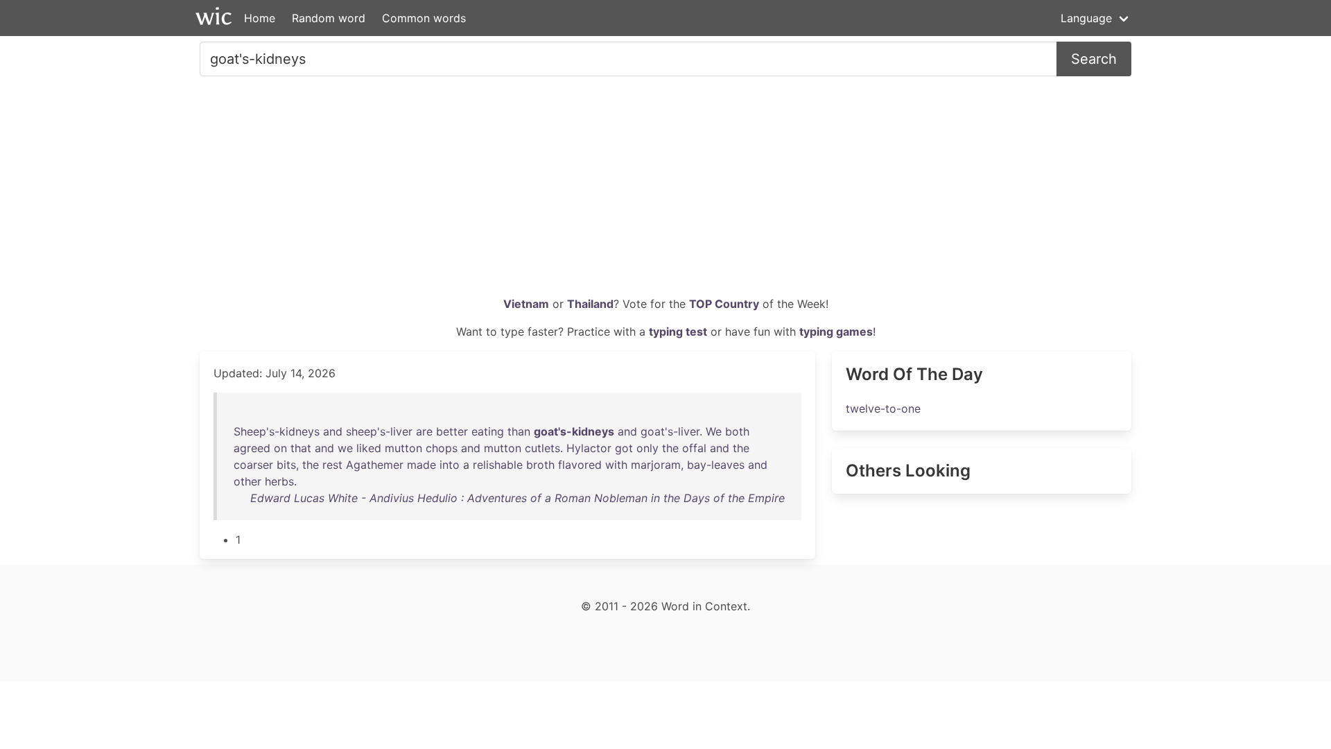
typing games (836, 331)
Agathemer (374, 465)
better (452, 431)
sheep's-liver (379, 431)
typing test (678, 331)
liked (368, 448)
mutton (403, 448)
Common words (424, 18)
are (424, 431)
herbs (279, 481)
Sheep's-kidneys (277, 431)
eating (487, 431)
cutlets (542, 448)
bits (286, 465)
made (421, 465)
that (300, 448)
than (518, 431)
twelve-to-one (883, 408)
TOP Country (724, 304)
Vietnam (526, 304)
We (714, 431)
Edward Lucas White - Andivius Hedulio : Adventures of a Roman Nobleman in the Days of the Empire (517, 498)
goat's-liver (670, 431)
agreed (252, 448)
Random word (328, 18)
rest (332, 465)
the (670, 448)
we (345, 448)
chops (442, 448)
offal (694, 448)
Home (259, 18)
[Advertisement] (665, 191)
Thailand (590, 304)
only (647, 448)
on (280, 448)
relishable (498, 465)
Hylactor (588, 448)
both (737, 431)
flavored (580, 465)
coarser (253, 465)
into (450, 465)
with (616, 465)
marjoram (656, 465)
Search (1094, 59)
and (332, 431)
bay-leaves (716, 465)
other (247, 481)
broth (540, 465)
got (624, 448)
